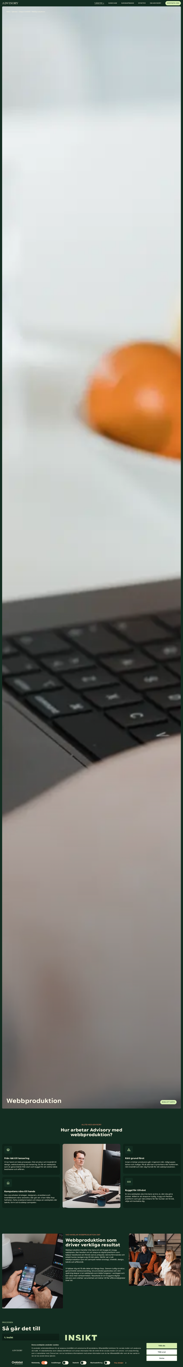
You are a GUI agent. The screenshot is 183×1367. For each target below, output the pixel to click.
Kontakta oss (173, 3)
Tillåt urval (162, 1352)
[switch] (65, 1362)
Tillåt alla (161, 1346)
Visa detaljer (118, 1363)
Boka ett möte (168, 1102)
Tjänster (98, 3)
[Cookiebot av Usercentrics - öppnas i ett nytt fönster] (17, 1362)
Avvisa (161, 1358)
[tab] (30, 1337)
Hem (8, 12)
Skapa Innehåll (24, 12)
